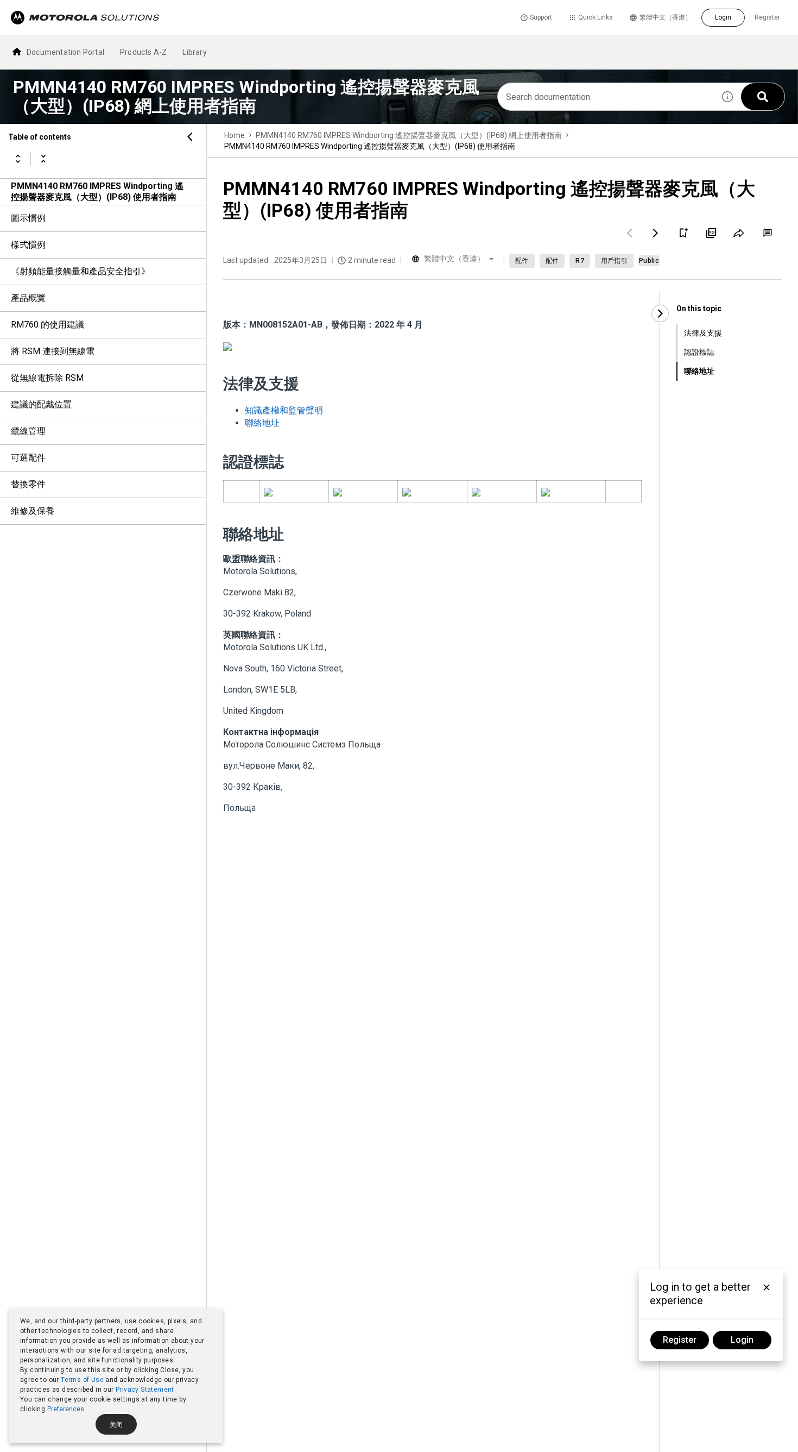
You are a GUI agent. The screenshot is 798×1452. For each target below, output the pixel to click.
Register (767, 17)
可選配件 (28, 457)
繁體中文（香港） (665, 17)
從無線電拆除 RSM (47, 378)
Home (234, 135)
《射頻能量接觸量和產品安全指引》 (80, 271)
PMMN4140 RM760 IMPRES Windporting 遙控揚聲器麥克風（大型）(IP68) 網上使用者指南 (409, 135)
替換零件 (28, 484)
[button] (727, 96)
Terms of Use (82, 1380)
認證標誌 (699, 352)
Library (194, 52)
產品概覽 (28, 298)
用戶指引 (614, 261)
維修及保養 (32, 511)
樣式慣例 (28, 245)
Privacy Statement (145, 1389)
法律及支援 (703, 333)
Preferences (65, 1409)
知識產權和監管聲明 (284, 410)
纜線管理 (28, 431)
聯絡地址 (262, 423)
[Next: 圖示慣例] (655, 233)
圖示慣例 (28, 218)
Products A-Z (143, 52)
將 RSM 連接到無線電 (52, 351)
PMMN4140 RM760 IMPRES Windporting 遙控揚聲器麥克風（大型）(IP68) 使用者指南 (97, 191)
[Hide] (190, 137)
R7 (579, 261)
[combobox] (606, 96)
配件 (522, 261)
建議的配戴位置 (41, 404)
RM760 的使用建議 (47, 324)
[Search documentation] (762, 96)
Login (723, 17)
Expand (18, 158)
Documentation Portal (65, 52)
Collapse (43, 158)
